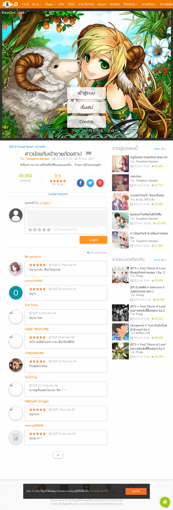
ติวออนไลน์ (8, 13)
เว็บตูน (49, 4)
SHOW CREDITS (58, 194)
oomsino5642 (33, 280)
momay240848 (34, 425)
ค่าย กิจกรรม (86, 4)
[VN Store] (165, 502)
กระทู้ (25, 4)
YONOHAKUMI (34, 353)
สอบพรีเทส (148, 4)
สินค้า (22, 13)
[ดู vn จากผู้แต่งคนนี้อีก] (58, 455)
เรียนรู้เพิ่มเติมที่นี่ (98, 491)
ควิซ (61, 4)
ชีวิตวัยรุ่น (130, 4)
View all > (160, 148)
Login (93, 239)
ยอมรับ (136, 491)
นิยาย (36, 4)
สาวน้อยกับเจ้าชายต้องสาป (53, 154)
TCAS (71, 4)
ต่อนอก (102, 4)
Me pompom (33, 256)
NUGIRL (115, 4)
